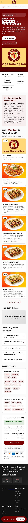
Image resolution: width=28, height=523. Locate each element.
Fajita (6, 406)
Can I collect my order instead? (12, 348)
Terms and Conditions (20, 509)
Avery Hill (7, 377)
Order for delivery (9, 38)
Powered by (4, 489)
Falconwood (15, 374)
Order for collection (9, 43)
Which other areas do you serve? (13, 359)
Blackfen (7, 374)
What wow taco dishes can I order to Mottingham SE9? (13, 353)
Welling (14, 377)
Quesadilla (7, 409)
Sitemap (17, 511)
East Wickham (8, 384)
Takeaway (9, 6)
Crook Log (17, 384)
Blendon (21, 381)
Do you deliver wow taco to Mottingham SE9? (11, 336)
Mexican (7, 402)
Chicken (20, 406)
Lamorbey (7, 381)
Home (3, 6)
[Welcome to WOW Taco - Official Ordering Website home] (14, 2)
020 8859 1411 (8, 88)
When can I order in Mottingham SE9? (13, 342)
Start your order (14, 442)
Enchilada (12, 406)
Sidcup (14, 381)
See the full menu (14, 302)
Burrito (19, 402)
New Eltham (8, 391)
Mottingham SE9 (17, 6)
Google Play (13, 474)
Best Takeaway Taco (18, 409)
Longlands (7, 388)
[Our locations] (2, 2)
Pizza (13, 402)
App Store (5, 474)
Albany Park (15, 388)
